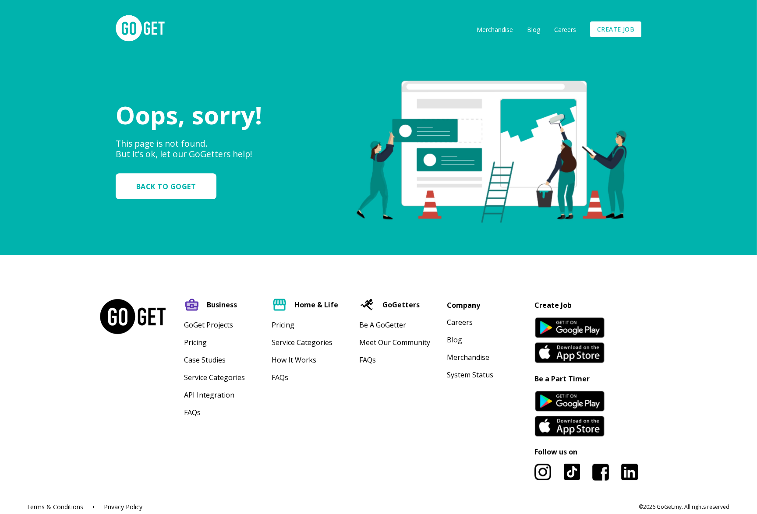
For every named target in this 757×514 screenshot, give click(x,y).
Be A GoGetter (382, 325)
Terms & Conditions (54, 506)
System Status (470, 375)
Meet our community (394, 342)
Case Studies (205, 360)
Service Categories (214, 377)
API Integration (209, 395)
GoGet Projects (208, 325)
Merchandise (495, 29)
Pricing (195, 342)
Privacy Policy (123, 506)
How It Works (294, 360)
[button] (169, 186)
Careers (565, 29)
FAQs (192, 412)
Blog (533, 29)
